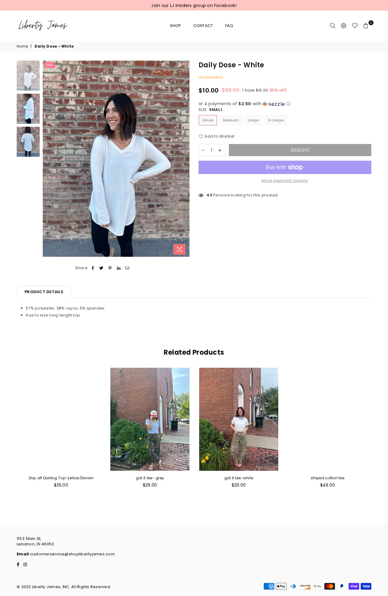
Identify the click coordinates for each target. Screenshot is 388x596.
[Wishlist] (354, 25)
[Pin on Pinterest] (110, 268)
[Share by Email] (127, 268)
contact (203, 25)
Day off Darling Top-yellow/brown (61, 477)
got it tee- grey (150, 477)
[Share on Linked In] (118, 268)
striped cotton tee (327, 477)
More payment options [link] (285, 180)
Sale (49, 64)
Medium (231, 120)
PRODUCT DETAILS (44, 292)
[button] (285, 104)
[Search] (332, 25)
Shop (175, 25)
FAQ (229, 25)
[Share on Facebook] (93, 268)
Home (22, 46)
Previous (48, 159)
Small (207, 120)
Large (253, 120)
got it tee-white (238, 477)
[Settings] (343, 25)
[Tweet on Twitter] (101, 268)
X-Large (275, 120)
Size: (211, 109)
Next (184, 159)
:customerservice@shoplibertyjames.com (72, 554)
